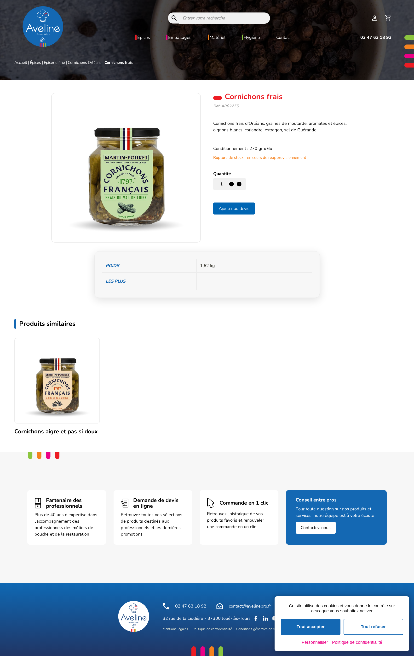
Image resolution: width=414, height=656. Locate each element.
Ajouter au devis (234, 208)
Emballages (179, 37)
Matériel (217, 37)
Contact (283, 37)
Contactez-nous (316, 528)
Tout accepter (311, 626)
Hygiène (252, 37)
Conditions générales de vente (258, 629)
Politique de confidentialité (212, 629)
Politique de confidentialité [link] (357, 642)
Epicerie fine (54, 62)
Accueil (20, 62)
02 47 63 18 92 (375, 37)
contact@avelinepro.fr (250, 606)
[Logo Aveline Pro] (133, 616)
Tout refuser (373, 626)
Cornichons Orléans (85, 62)
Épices (143, 37)
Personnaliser (315, 642)
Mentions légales (175, 629)
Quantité (222, 174)
